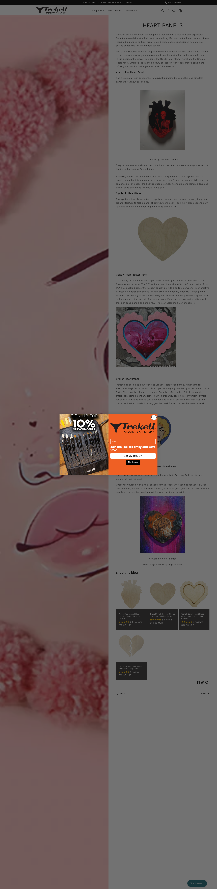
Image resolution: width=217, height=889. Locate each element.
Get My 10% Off (133, 456)
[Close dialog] (153, 417)
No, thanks (133, 462)
